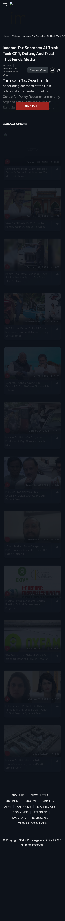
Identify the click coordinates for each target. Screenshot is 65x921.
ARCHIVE (31, 800)
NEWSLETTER (39, 795)
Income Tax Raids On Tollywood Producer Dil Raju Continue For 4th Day (25, 441)
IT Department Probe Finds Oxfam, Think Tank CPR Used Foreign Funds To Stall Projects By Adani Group (26, 709)
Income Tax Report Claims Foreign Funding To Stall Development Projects (25, 604)
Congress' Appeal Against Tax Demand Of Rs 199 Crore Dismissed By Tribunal (27, 386)
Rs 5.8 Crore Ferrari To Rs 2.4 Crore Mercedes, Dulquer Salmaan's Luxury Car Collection (26, 332)
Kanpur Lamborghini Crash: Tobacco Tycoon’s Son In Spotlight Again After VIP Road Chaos (26, 172)
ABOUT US (18, 795)
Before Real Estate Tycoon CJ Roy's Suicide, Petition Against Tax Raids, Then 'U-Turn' (26, 278)
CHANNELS (24, 806)
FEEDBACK (40, 812)
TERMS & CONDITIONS (32, 823)
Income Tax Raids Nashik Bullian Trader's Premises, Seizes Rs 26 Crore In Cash (24, 764)
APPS (7, 806)
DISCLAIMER (20, 812)
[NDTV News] (18, 15)
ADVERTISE (12, 800)
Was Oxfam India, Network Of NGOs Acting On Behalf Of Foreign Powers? (26, 657)
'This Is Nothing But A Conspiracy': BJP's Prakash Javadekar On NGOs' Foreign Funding (26, 550)
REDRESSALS (40, 817)
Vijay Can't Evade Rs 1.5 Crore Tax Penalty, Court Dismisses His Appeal (25, 225)
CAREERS (48, 800)
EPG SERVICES (46, 806)
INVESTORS (18, 817)
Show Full (31, 105)
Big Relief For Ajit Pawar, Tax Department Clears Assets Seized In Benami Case (25, 495)
